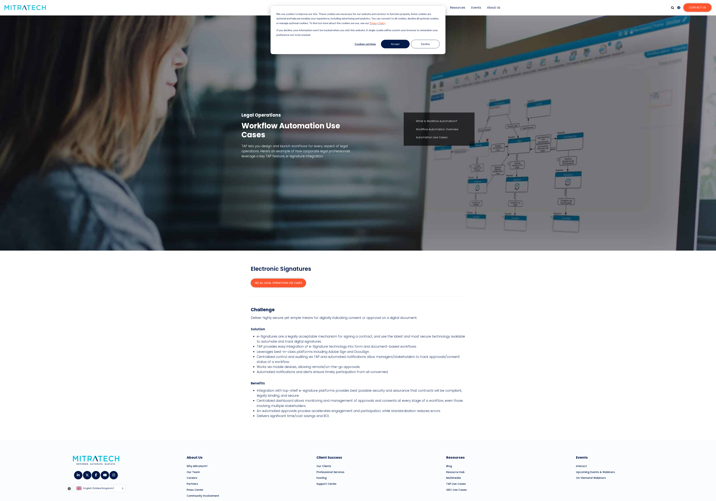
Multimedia (453, 478)
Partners (192, 484)
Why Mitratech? (197, 466)
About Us (493, 7)
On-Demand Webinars (591, 478)
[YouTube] (105, 474)
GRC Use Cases (456, 490)
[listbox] (99, 488)
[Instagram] (113, 474)
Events (476, 7)
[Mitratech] (25, 7)
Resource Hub (455, 472)
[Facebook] (96, 474)
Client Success (329, 457)
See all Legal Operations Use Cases (278, 283)
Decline (425, 44)
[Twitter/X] (87, 474)
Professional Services (330, 472)
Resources (457, 7)
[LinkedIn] (78, 474)
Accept (395, 44)
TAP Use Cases (456, 484)
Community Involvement (203, 496)
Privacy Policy (377, 23)
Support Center (326, 484)
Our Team (193, 472)
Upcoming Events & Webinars (595, 472)
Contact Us (697, 7)
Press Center (195, 490)
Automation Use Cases (431, 137)
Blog (449, 466)
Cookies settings (365, 44)
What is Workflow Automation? (436, 121)
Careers (192, 478)
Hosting (321, 478)
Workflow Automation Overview (437, 129)
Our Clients (323, 466)
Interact (581, 466)
